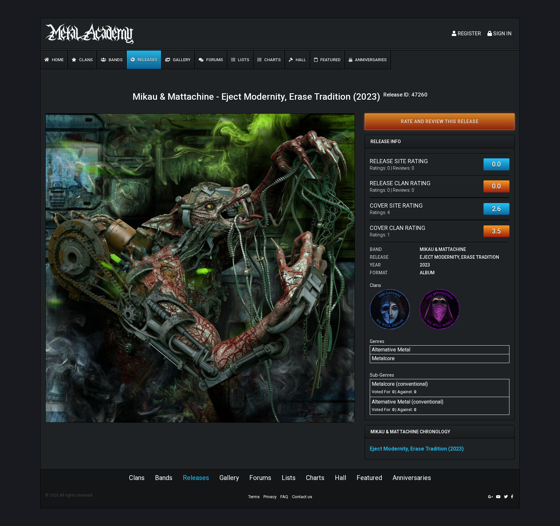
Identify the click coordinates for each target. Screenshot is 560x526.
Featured (330, 59)
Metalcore (383, 358)
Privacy (269, 496)
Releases (146, 59)
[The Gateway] (390, 309)
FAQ (284, 496)
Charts (272, 59)
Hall (300, 59)
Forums (214, 59)
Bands (115, 59)
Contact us (302, 496)
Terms (254, 496)
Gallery (181, 59)
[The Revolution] (440, 309)
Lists (243, 59)
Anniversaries (370, 59)
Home (57, 59)
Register (468, 33)
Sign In (501, 33)
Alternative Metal (391, 350)
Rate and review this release (440, 121)
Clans (85, 59)
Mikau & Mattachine (443, 249)
